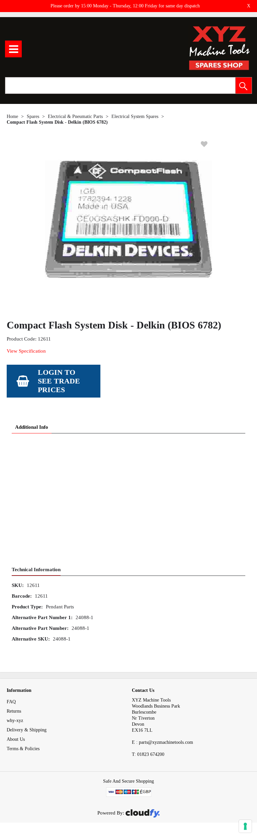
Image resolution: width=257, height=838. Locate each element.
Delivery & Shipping (27, 729)
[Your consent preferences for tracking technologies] (245, 826)
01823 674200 (148, 754)
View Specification (26, 351)
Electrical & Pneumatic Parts (75, 116)
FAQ (11, 701)
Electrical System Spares (134, 116)
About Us (16, 739)
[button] (243, 85)
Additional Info (31, 427)
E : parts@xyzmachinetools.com (162, 742)
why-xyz (15, 720)
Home (12, 116)
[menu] (13, 49)
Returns (14, 711)
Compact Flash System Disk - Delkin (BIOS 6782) (57, 122)
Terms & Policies (23, 748)
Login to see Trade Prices (59, 381)
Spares (33, 116)
